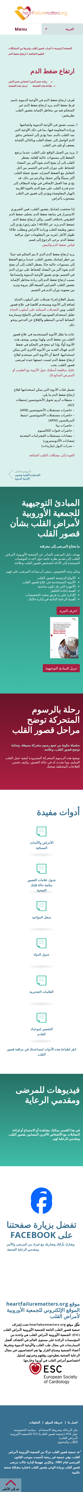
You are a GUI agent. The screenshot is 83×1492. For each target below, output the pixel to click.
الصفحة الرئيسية (63, 48)
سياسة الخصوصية (25, 1430)
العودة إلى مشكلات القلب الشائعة (51, 455)
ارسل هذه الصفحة (18, 86)
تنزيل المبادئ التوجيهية (61, 668)
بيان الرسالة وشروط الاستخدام (58, 1430)
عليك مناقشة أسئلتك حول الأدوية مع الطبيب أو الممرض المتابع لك (43, 372)
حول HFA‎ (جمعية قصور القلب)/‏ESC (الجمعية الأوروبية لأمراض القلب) (44, 1436)
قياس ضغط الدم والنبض (58, 245)
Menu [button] (21, 29)
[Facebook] (41, 1203)
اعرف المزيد (68, 610)
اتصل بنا (73, 1422)
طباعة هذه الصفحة (42, 86)
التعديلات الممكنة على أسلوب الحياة (34, 309)
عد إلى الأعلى (10, 1489)
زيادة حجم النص (38, 81)
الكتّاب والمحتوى (67, 1442)
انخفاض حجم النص (19, 81)
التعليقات (34, 1422)
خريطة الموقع (54, 1422)
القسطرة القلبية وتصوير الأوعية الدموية (27, 475)
